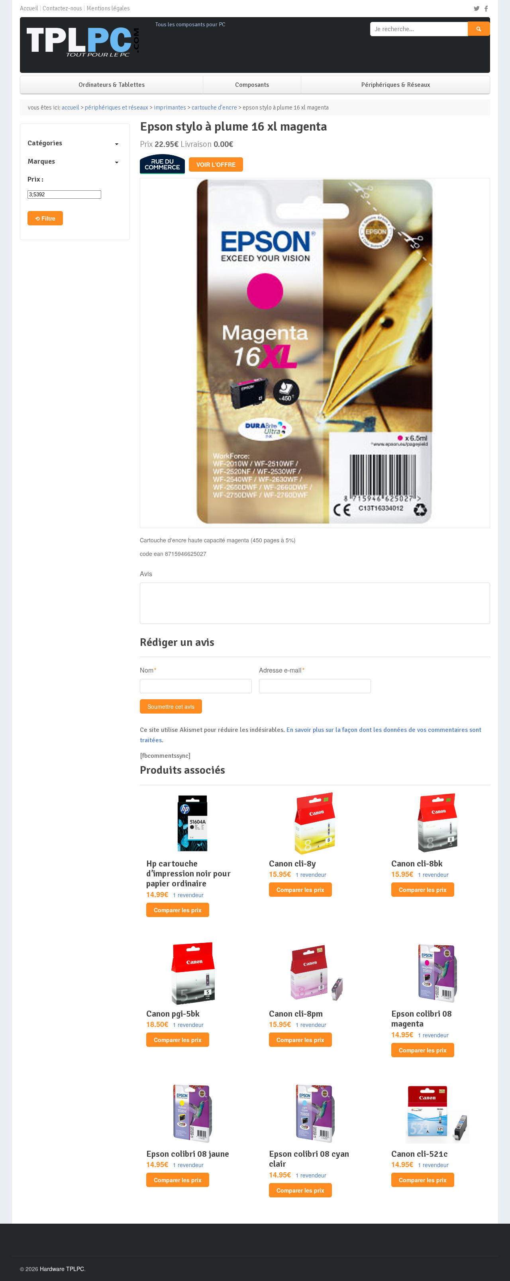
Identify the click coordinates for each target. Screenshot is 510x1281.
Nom (146, 670)
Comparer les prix (178, 910)
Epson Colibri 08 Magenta (421, 1018)
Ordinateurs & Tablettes (111, 85)
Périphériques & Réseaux (395, 85)
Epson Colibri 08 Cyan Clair (309, 1158)
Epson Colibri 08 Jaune (187, 1153)
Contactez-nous (62, 8)
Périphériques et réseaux (116, 107)
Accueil (29, 8)
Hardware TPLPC (62, 1269)
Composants (252, 85)
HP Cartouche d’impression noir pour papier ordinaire (188, 873)
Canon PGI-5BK (173, 1013)
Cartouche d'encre (214, 107)
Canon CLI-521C (419, 1153)
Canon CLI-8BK (417, 863)
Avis (146, 573)
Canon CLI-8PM (296, 1013)
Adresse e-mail (280, 670)
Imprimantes (170, 107)
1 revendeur (188, 895)
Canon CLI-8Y (292, 863)
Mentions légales (108, 8)
